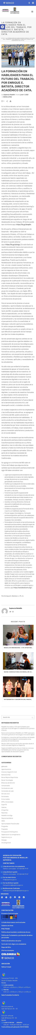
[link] (2, 26)
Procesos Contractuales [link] (9, 913)
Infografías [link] (4, 810)
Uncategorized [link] (6, 843)
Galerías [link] (3, 807)
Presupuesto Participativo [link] (9, 832)
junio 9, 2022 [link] (24, 95)
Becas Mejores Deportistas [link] (9, 777)
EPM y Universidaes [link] (7, 802)
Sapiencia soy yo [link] (6, 837)
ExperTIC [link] (4, 805)
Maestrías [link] (4, 813)
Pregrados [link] (4, 829)
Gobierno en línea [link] (7, 925)
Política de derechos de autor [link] (11, 941)
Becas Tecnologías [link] (7, 780)
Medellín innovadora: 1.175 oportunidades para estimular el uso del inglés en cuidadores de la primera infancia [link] (19, 647)
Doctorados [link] (5, 796)
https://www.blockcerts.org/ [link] (22, 588)
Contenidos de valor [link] (7, 791)
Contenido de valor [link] (7, 788)
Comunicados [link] (5, 785)
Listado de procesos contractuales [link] (13, 922)
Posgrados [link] (4, 826)
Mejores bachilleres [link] (7, 818)
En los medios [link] (5, 799)
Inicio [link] (3, 38)
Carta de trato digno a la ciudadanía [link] (13, 944)
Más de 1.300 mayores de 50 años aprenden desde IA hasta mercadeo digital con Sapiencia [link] (17, 744)
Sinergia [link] (3, 840)
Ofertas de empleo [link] (7, 950)
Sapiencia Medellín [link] (9, 95)
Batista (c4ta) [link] (7, 97)
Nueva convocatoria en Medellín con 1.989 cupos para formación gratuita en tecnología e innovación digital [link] (19, 672)
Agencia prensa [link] (6, 769)
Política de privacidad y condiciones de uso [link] (15, 932)
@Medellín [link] (4, 766)
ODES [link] (3, 821)
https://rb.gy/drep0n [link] (23, 224)
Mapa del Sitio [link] (6, 947)
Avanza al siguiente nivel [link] (9, 772)
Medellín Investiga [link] (6, 815)
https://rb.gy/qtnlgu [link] (12, 245)
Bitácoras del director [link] (8, 783)
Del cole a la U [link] (5, 794)
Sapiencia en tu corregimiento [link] (10, 834)
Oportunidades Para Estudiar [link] (10, 824)
